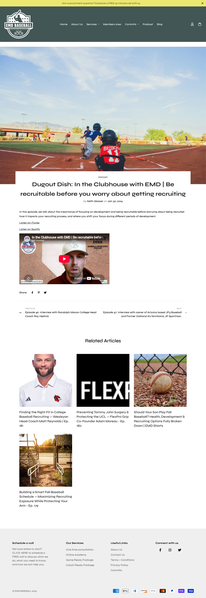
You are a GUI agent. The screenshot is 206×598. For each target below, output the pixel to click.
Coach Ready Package (80, 565)
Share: (23, 292)
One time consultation (80, 549)
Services (92, 24)
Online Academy (76, 554)
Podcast (148, 24)
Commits (130, 24)
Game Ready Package (79, 559)
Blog (159, 24)
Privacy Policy (119, 565)
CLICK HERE (20, 552)
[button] (199, 24)
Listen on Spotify (29, 229)
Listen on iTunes (29, 222)
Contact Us (118, 554)
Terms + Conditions (122, 559)
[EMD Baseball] (19, 24)
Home (63, 24)
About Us (77, 24)
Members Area (112, 24)
